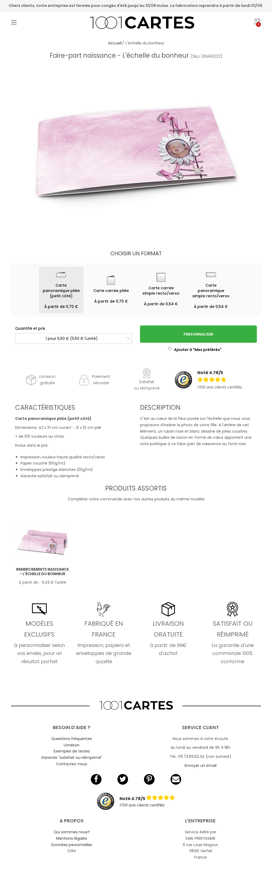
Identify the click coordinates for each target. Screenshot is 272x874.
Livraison (71, 745)
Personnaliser (198, 334)
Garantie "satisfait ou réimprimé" (71, 757)
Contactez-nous (71, 764)
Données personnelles (71, 844)
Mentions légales (71, 838)
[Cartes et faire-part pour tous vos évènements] (136, 23)
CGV (71, 851)
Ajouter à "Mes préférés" (198, 349)
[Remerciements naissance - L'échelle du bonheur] (42, 541)
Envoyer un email (200, 765)
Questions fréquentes (71, 738)
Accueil (115, 43)
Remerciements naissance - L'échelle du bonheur (42, 571)
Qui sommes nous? (72, 832)
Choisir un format (136, 253)
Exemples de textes (72, 751)
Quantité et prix (30, 328)
